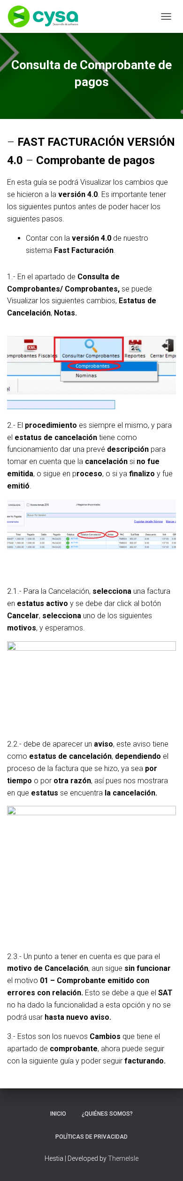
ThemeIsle (123, 1158)
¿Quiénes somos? (107, 1113)
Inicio (58, 1113)
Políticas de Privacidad (91, 1137)
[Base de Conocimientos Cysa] (46, 16)
